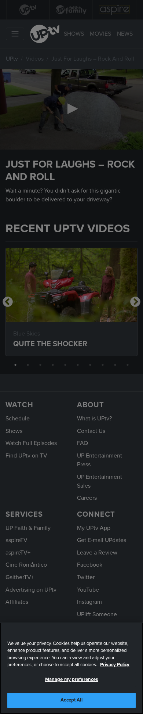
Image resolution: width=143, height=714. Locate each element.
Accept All (71, 700)
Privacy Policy (114, 665)
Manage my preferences (71, 679)
